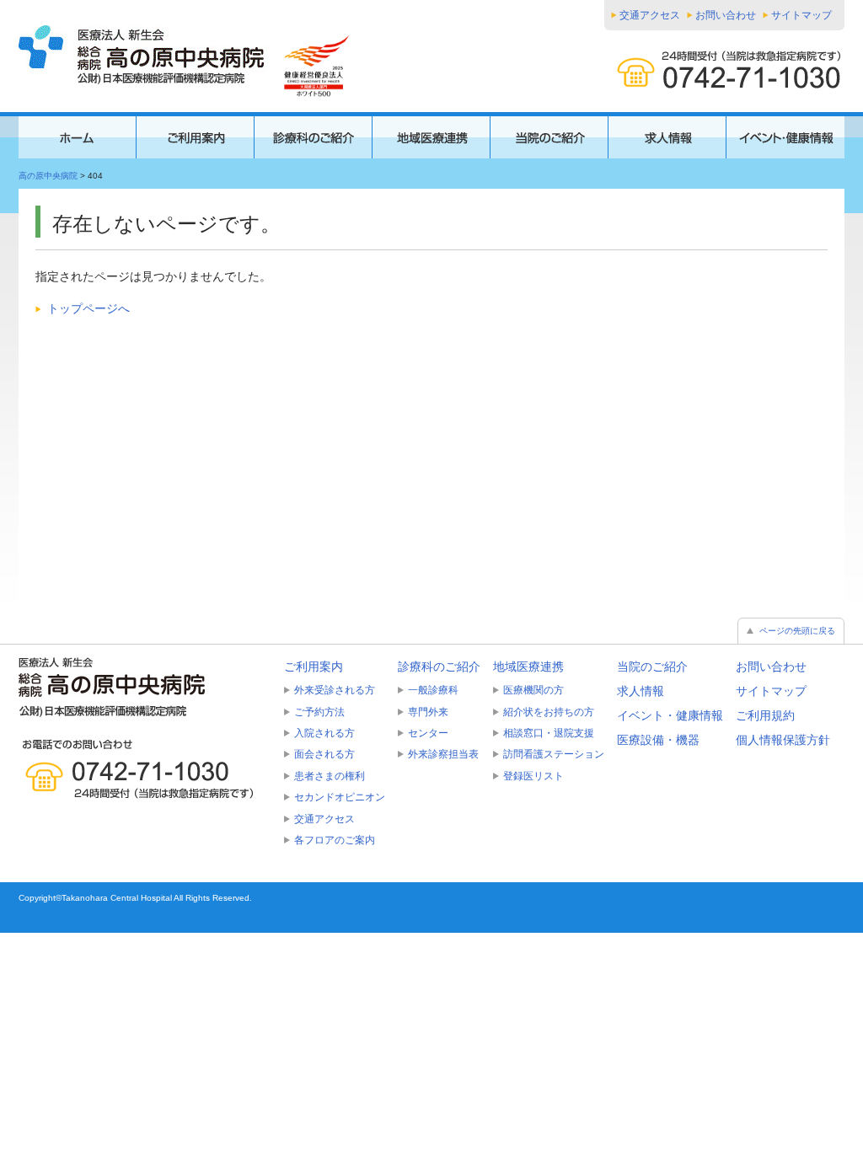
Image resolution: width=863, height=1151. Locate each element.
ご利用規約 (765, 715)
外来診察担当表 (443, 754)
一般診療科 (433, 690)
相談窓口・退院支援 (548, 733)
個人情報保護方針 (783, 740)
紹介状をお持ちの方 (548, 712)
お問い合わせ (725, 15)
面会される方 (324, 754)
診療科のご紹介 (439, 666)
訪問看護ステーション (553, 754)
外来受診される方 (334, 690)
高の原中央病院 (48, 175)
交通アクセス (649, 15)
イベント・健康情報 (670, 715)
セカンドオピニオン (339, 797)
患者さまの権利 (329, 776)
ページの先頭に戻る (797, 630)
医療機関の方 (533, 690)
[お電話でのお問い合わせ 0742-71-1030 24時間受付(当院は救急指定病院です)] (145, 769)
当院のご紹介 (652, 666)
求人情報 (640, 691)
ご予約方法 (319, 712)
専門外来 (428, 712)
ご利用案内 (313, 666)
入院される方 (324, 733)
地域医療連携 (528, 666)
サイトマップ (801, 15)
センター (428, 733)
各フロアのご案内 (334, 840)
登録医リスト (533, 776)
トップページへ (88, 308)
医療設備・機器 (658, 740)
